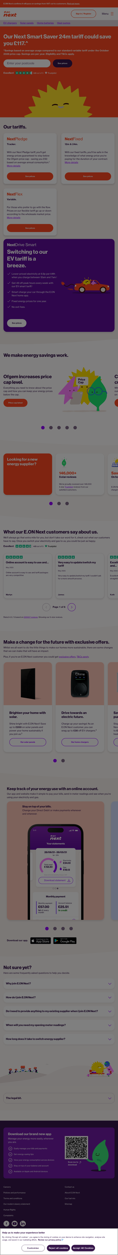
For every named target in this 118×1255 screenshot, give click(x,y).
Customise (33, 1248)
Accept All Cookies (83, 1248)
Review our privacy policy (49, 1239)
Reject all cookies (58, 1248)
